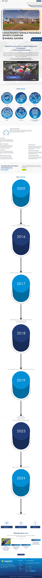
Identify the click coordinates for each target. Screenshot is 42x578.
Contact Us (20, 568)
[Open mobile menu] (1, 1)
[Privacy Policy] (18, 569)
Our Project (20, 565)
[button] (0, 21)
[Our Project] (18, 565)
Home (20, 562)
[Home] (18, 562)
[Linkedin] (31, 571)
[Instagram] (35, 571)
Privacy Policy (21, 569)
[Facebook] (33, 571)
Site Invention (31, 576)
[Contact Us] (18, 568)
